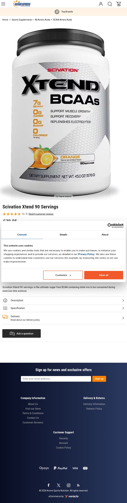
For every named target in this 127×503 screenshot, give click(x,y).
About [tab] (105, 234)
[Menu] (3, 4)
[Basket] (119, 4)
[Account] (100, 4)
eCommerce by (60, 496)
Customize (61, 275)
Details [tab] (63, 234)
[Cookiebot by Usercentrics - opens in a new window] (109, 225)
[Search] (109, 4)
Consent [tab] (22, 234)
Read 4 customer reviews (41, 214)
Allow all (103, 275)
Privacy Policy (86, 254)
